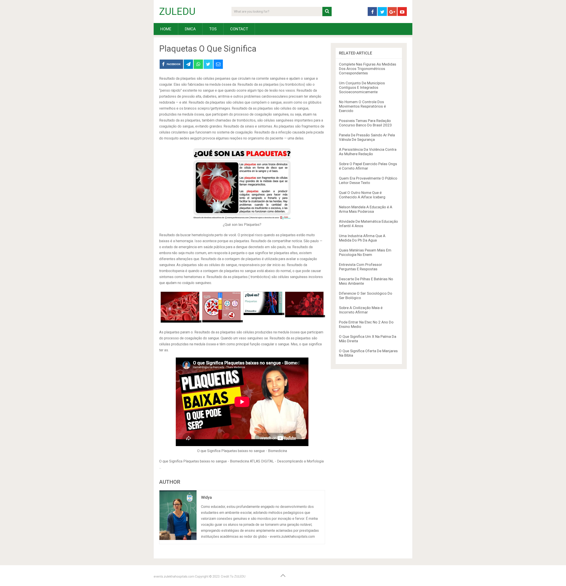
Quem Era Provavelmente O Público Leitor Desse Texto (368, 180)
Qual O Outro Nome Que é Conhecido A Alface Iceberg (362, 194)
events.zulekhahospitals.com (174, 576)
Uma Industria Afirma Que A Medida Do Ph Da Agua (362, 238)
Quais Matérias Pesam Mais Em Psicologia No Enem (365, 252)
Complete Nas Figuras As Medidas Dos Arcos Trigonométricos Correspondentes (367, 68)
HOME (165, 29)
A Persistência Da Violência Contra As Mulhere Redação (367, 151)
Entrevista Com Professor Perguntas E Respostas (360, 266)
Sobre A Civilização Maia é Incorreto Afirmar (360, 310)
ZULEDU (177, 11)
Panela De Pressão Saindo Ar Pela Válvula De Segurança (367, 137)
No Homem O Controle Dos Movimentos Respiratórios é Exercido (362, 106)
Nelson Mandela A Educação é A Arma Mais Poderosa (365, 209)
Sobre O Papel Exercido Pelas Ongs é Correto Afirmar (368, 166)
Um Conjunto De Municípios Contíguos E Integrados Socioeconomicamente (362, 87)
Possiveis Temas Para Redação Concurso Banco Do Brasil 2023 (365, 122)
